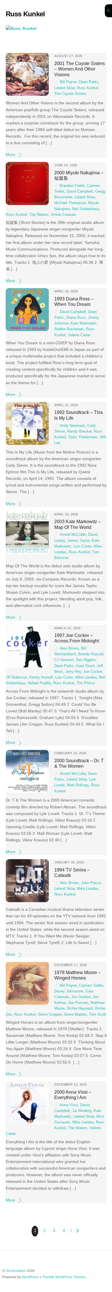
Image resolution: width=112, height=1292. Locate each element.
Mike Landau (85, 677)
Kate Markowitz (83, 323)
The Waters (39, 215)
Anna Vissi (69, 1105)
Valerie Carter (79, 335)
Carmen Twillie (91, 986)
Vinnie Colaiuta (63, 215)
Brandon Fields (72, 186)
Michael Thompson (70, 203)
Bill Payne (68, 82)
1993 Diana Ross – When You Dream (74, 301)
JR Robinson (16, 677)
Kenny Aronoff (41, 677)
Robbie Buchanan (69, 329)
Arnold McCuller (73, 535)
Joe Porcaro (78, 1003)
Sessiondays (16, 1271)
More (10, 154)
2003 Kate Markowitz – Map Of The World (77, 524)
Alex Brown (69, 648)
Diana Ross (76, 318)
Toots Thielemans (83, 437)
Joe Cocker (92, 672)
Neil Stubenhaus (85, 209)
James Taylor (78, 541)
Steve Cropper (49, 1015)
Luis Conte (82, 546)
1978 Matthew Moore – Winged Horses (77, 975)
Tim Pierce (86, 683)
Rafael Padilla (39, 683)
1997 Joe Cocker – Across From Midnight (76, 638)
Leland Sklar (64, 88)
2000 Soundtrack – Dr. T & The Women (79, 763)
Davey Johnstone (68, 991)
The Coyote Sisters (70, 94)
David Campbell (80, 191)
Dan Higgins (86, 660)
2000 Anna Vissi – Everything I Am (72, 1094)
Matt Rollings (78, 785)
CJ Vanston (64, 660)
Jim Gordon (80, 997)
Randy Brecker (79, 431)
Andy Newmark (72, 426)
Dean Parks (89, 82)
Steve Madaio (75, 1015)
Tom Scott (97, 1015)
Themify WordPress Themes (64, 1277)
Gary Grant (85, 666)
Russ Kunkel (87, 88)
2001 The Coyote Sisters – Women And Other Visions (79, 69)
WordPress (30, 1277)
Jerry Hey (73, 672)
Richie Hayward (80, 1008)
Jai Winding (81, 1111)
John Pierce (91, 883)
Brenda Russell (90, 654)
